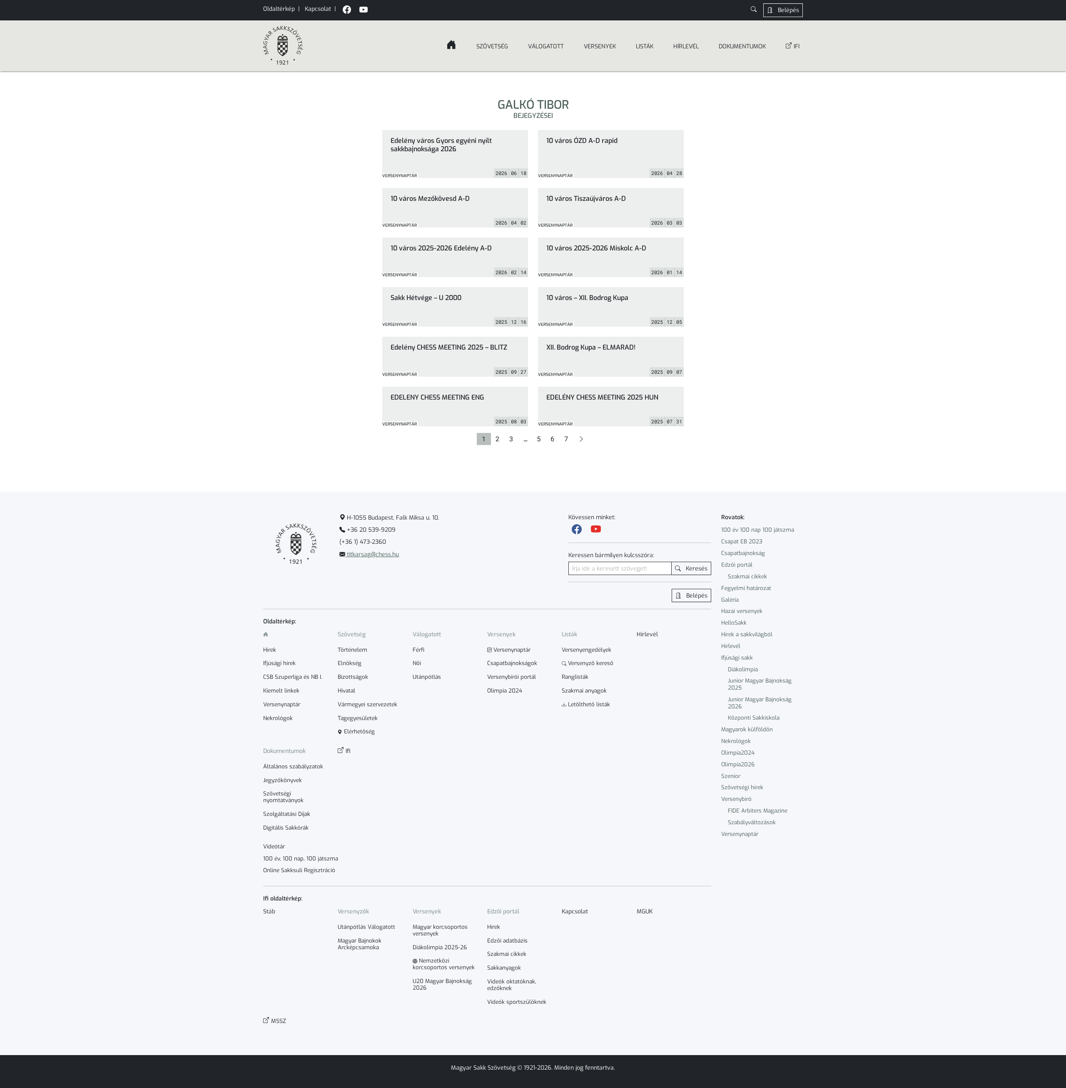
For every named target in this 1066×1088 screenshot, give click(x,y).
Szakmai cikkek (747, 576)
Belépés (787, 10)
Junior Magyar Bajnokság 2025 (760, 684)
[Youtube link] (596, 529)
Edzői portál (736, 564)
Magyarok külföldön (747, 729)
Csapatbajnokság (743, 553)
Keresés (695, 569)
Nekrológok (736, 741)
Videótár (274, 846)
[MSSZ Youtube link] (363, 11)
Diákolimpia (743, 669)
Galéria (730, 599)
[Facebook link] (576, 529)
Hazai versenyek (741, 611)
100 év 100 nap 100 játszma (757, 529)
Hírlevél (730, 646)
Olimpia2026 (738, 764)
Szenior (730, 776)
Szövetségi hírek (742, 787)
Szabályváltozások (752, 822)
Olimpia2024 (738, 752)
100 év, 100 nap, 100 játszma (300, 858)
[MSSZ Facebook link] (346, 11)
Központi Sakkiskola (754, 717)
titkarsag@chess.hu (372, 554)
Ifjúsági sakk (737, 657)
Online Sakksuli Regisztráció (299, 870)
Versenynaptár (739, 834)
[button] (754, 10)
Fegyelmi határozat (746, 588)
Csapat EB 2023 (741, 541)
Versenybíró (736, 799)
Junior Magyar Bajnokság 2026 (760, 703)
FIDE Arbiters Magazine (757, 810)
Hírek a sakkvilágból (746, 634)
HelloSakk (734, 622)
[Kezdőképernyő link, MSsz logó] (283, 46)
